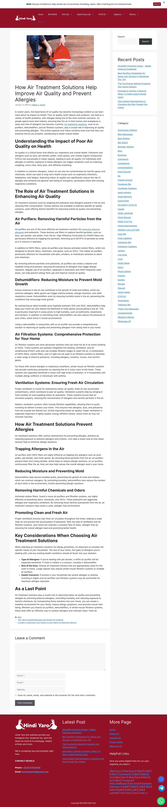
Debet (113, 789)
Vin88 (141, 786)
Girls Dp (65, 14)
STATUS (102, 14)
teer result (134, 783)
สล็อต (139, 771)
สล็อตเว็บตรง (115, 771)
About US (114, 734)
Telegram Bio (124, 305)
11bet (122, 793)
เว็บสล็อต (135, 774)
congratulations (125, 167)
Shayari (121, 288)
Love (120, 259)
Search (121, 36)
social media (124, 292)
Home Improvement (127, 226)
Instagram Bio (124, 242)
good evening (124, 192)
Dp (119, 176)
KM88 (125, 786)
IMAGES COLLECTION (128, 230)
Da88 (120, 789)
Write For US (116, 746)
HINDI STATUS (125, 221)
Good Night (123, 201)
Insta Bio (122, 234)
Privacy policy (116, 742)
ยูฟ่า (129, 793)
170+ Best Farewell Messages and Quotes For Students (40, 620)
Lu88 (134, 789)
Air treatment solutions (75, 124)
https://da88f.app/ (118, 783)
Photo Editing (124, 271)
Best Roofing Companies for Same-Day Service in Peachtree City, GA (133, 76)
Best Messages (125, 134)
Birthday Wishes (126, 147)
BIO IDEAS (52, 14)
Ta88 (141, 789)
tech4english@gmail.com (35, 772)
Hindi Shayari (124, 217)
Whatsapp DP (124, 321)
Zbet (135, 793)
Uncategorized (125, 313)
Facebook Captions (127, 188)
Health (121, 209)
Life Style (122, 255)
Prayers (121, 275)
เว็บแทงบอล (123, 774)
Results (121, 284)
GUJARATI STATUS (127, 205)
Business (122, 155)
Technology (123, 300)
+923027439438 (31, 767)
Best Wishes (124, 138)
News (120, 267)
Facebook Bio (124, 184)
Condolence (123, 163)
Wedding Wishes (126, 317)
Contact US (115, 738)
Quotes (121, 280)
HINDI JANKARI (125, 213)
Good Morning (125, 196)
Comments (123, 159)
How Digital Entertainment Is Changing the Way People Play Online (133, 104)
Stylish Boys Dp (84, 14)
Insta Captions (125, 238)
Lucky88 (114, 793)
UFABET (148, 771)
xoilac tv (143, 793)
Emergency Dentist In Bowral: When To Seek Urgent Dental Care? (132, 94)
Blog (40, 22)
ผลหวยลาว (116, 786)
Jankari (121, 250)
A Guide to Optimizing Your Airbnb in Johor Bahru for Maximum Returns (47, 622)
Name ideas (124, 263)
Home (40, 14)
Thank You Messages (128, 309)
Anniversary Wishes (127, 130)
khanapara (146, 783)
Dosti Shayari (124, 172)
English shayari (125, 180)
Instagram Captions (127, 246)
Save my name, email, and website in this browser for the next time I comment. (57, 695)
